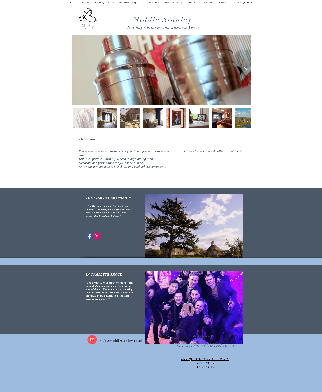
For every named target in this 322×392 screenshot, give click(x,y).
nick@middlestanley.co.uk (121, 340)
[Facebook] (89, 236)
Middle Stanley (164, 19)
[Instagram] (97, 236)
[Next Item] (245, 70)
